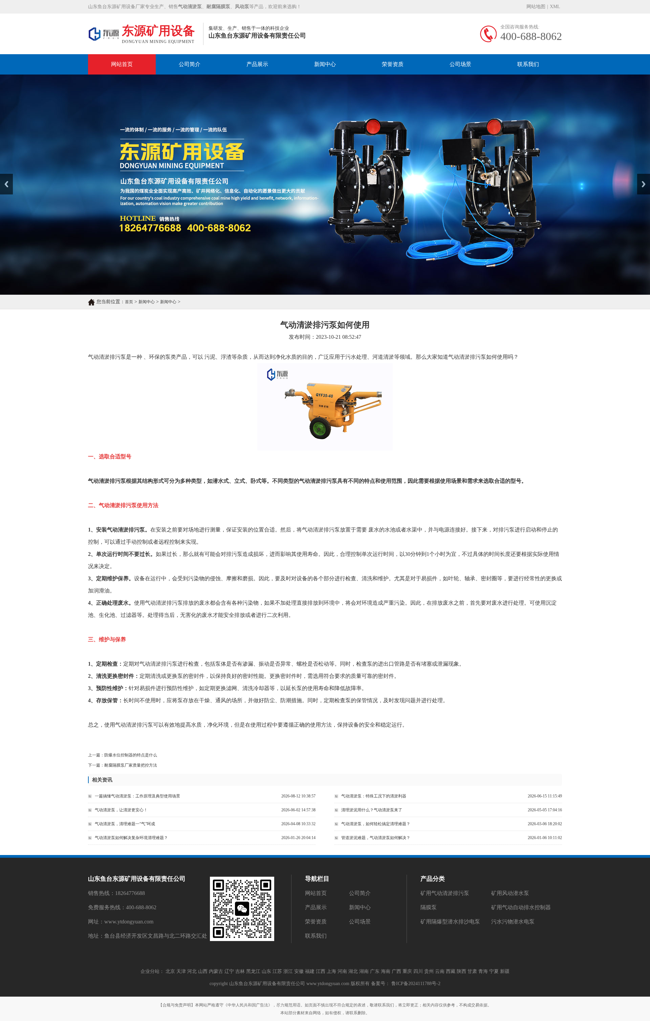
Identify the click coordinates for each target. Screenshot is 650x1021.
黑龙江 (253, 971)
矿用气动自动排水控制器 (521, 907)
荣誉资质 (393, 64)
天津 (181, 971)
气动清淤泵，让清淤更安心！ (121, 810)
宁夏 (494, 971)
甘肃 (472, 971)
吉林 (240, 971)
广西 (396, 971)
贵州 (429, 971)
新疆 (505, 971)
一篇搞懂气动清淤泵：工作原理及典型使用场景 (137, 796)
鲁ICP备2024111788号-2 (415, 983)
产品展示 (257, 64)
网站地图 (535, 6)
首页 (129, 301)
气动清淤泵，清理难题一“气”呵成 (125, 823)
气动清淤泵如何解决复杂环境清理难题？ (131, 837)
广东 (375, 971)
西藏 (450, 971)
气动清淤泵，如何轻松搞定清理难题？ (375, 823)
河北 (192, 971)
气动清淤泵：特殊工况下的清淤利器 (373, 796)
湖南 (364, 971)
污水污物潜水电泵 (513, 921)
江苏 (277, 971)
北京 (170, 971)
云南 (440, 971)
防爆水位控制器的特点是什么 (130, 755)
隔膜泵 (428, 907)
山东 (266, 971)
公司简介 (189, 64)
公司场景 (460, 64)
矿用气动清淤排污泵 (444, 893)
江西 (320, 971)
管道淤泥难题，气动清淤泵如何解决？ (375, 837)
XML (555, 6)
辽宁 (229, 971)
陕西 (461, 971)
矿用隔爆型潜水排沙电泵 (450, 921)
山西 (203, 971)
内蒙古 (216, 971)
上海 (331, 971)
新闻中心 (325, 64)
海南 (385, 971)
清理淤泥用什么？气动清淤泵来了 (371, 810)
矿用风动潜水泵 (510, 893)
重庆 (407, 971)
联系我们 (528, 64)
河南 (342, 971)
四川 (418, 971)
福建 (310, 971)
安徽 (299, 971)
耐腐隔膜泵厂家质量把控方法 (130, 765)
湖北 (353, 971)
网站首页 (122, 64)
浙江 (288, 971)
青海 (483, 971)
